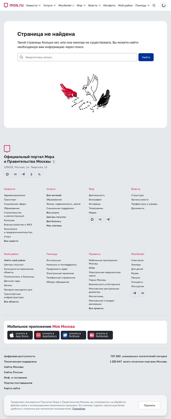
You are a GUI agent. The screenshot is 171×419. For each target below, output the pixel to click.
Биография (95, 199)
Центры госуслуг (56, 216)
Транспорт (10, 199)
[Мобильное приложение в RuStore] (73, 335)
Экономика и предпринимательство (18, 230)
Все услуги (52, 212)
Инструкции (53, 260)
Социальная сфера (15, 203)
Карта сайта (12, 388)
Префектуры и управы (144, 203)
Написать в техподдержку (61, 264)
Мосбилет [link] (65, 5)
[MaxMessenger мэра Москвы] (92, 219)
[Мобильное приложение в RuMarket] (100, 335)
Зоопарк (136, 264)
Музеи (135, 273)
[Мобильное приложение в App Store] (20, 335)
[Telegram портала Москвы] (23, 174)
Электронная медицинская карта (105, 274)
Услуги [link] (47, 5)
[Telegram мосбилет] (134, 293)
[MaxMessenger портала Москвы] (7, 174)
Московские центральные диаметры (104, 290)
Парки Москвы (97, 279)
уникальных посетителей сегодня (139, 356)
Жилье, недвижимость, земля (63, 203)
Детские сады (12, 280)
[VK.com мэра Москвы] (100, 219)
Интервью (95, 203)
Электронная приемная (60, 273)
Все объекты (11, 301)
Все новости (11, 240)
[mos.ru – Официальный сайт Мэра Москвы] (15, 5)
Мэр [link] (79, 5)
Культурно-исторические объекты (18, 270)
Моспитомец (96, 296)
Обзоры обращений (57, 281)
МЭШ (92, 267)
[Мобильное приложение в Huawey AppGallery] (46, 335)
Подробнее (78, 408)
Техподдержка (20, 361)
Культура (9, 220)
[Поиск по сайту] (154, 5)
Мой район (11, 254)
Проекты (95, 254)
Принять (149, 405)
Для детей (137, 268)
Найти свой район (14, 260)
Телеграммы (96, 208)
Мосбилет (137, 254)
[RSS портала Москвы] (39, 174)
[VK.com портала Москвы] (15, 174)
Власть (135, 189)
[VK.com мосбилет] (142, 293)
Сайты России (13, 372)
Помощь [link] (140, 5)
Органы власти (140, 199)
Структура (137, 195)
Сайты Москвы (14, 366)
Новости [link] (31, 5)
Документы (137, 208)
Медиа (92, 212)
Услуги (50, 189)
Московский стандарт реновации (102, 302)
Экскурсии (137, 286)
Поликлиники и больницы (19, 276)
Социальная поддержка (60, 208)
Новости (9, 189)
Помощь (51, 254)
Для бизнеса (53, 221)
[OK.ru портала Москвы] (31, 174)
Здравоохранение (14, 195)
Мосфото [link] (109, 5)
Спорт (7, 236)
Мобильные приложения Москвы (103, 262)
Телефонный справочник (60, 277)
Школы (8, 285)
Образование (11, 208)
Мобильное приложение (41, 326)
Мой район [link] (125, 5)
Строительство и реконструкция (14, 214)
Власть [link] (92, 5)
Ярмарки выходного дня (18, 289)
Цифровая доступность (19, 356)
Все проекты (96, 308)
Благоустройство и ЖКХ (18, 224)
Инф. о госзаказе (15, 377)
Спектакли (137, 260)
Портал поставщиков (18, 382)
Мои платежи (54, 225)
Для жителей (53, 195)
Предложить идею (56, 268)
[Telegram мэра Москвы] (108, 219)
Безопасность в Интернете (104, 284)
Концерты (137, 281)
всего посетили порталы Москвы (138, 361)
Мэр (91, 189)
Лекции (135, 277)
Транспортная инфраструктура (14, 295)
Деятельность (97, 195)
